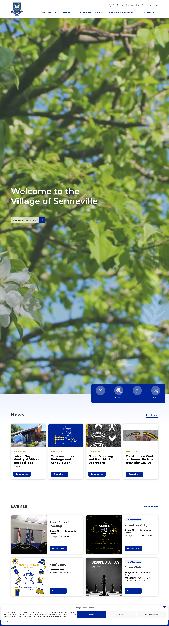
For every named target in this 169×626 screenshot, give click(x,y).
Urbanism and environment (121, 12)
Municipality (48, 12)
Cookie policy (11, 622)
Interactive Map (126, 5)
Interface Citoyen (113, 5)
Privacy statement (26, 622)
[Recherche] (42, 220)
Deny (121, 615)
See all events (151, 506)
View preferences (151, 615)
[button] (164, 608)
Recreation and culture (89, 12)
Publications (149, 12)
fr (157, 5)
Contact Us (140, 5)
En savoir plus (23, 475)
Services (68, 12)
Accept (91, 615)
